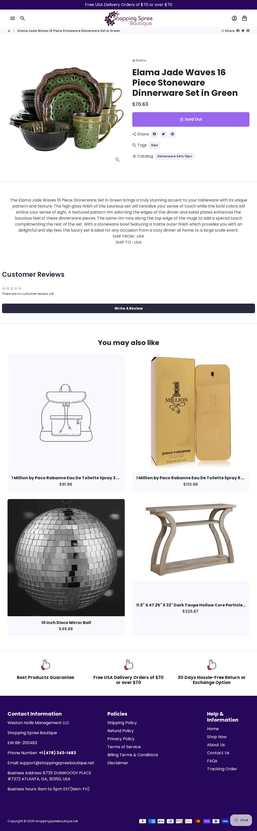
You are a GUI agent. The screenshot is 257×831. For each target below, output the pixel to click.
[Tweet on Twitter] (242, 31)
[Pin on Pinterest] (247, 31)
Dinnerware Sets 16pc (174, 156)
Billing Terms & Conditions (132, 755)
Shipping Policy (122, 723)
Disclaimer (117, 763)
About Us (216, 745)
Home (213, 729)
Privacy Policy (121, 739)
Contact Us (218, 753)
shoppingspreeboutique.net (56, 821)
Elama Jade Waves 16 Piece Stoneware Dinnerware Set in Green (69, 31)
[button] (128, 308)
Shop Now (217, 737)
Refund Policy (120, 731)
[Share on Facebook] (237, 31)
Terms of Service (124, 747)
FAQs (212, 761)
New (154, 145)
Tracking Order (222, 769)
